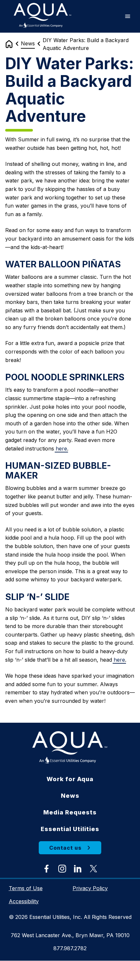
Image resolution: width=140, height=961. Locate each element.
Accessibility (24, 901)
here (61, 448)
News (28, 43)
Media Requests (70, 812)
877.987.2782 (70, 948)
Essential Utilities (70, 829)
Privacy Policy (90, 888)
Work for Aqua (70, 779)
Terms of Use (26, 888)
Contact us (65, 847)
